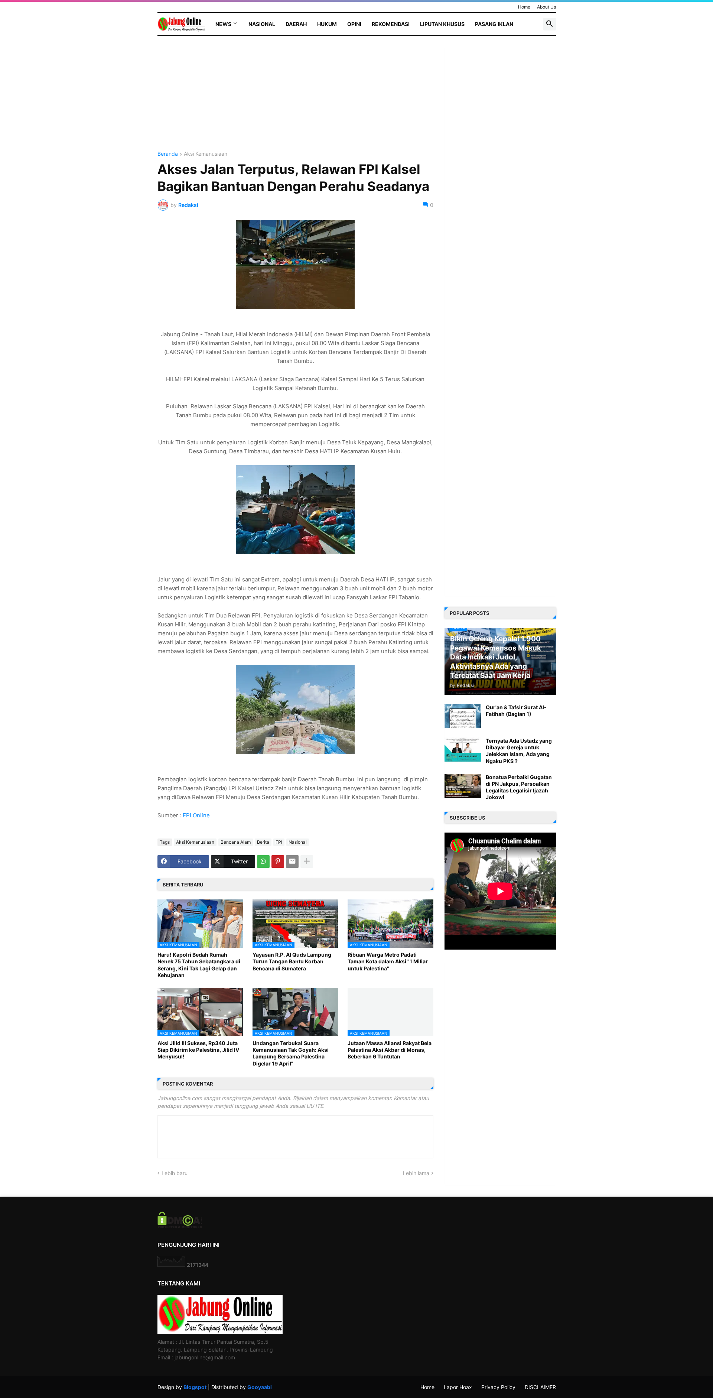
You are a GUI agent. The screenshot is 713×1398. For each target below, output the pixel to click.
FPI (279, 842)
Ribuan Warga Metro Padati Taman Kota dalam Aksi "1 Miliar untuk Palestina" (388, 961)
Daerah (296, 24)
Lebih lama (416, 1173)
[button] (549, 24)
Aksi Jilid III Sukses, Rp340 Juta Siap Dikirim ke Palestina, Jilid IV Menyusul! (198, 1050)
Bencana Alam (236, 842)
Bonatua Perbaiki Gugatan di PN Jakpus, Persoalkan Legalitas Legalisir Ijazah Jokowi (519, 787)
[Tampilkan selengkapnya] (306, 861)
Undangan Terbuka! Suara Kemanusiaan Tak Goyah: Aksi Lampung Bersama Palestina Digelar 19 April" (291, 1053)
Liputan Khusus (442, 24)
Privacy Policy (498, 1387)
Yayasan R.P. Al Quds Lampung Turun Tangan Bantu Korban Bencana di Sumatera (292, 961)
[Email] (292, 861)
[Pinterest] (277, 861)
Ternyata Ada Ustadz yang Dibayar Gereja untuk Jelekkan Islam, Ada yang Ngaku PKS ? (519, 750)
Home (524, 7)
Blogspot (194, 1387)
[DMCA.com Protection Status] (179, 1226)
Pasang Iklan (494, 24)
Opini (354, 24)
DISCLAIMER (540, 1387)
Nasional (261, 24)
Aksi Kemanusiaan (205, 154)
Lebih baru (175, 1173)
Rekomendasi (391, 24)
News (223, 24)
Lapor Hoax (458, 1387)
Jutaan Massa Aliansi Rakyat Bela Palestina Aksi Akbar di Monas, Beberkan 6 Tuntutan (390, 1050)
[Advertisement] (295, 99)
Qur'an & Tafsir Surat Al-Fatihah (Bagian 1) (516, 710)
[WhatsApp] (263, 861)
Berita (263, 842)
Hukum (327, 24)
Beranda (167, 154)
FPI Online (196, 815)
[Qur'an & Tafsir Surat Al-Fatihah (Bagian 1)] (463, 716)
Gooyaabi (259, 1387)
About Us (546, 7)
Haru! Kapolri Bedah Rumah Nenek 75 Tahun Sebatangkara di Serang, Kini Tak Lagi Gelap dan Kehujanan (198, 964)
